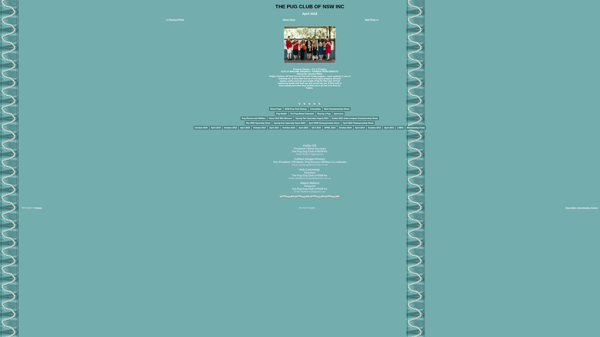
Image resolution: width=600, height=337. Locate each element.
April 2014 (360, 128)
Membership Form (416, 128)
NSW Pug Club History (296, 109)
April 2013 (389, 128)
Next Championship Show (336, 109)
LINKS (400, 128)
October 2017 (259, 128)
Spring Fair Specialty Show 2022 (289, 123)
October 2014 (345, 128)
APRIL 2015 (329, 128)
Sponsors (338, 113)
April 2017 (274, 128)
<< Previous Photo (175, 20)
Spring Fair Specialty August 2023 (311, 118)
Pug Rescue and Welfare (253, 118)
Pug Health (281, 113)
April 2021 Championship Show (358, 123)
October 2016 (288, 128)
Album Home (289, 20)
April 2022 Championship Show (324, 123)
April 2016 (303, 128)
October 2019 (201, 128)
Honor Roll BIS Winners (280, 118)
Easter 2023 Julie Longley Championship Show (355, 118)
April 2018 (245, 128)
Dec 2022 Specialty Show (258, 123)
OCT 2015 (316, 128)
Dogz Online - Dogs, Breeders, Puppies (582, 208)
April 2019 (216, 128)
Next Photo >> (372, 20)
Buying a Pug (323, 113)
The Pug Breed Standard (302, 113)
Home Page (275, 109)
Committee (315, 109)
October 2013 (374, 128)
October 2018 (230, 128)
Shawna (38, 208)
